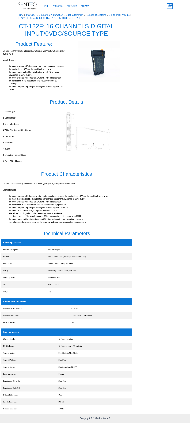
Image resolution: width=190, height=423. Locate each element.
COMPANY (85, 6)
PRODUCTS (58, 6)
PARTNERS (72, 6)
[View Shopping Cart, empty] (170, 6)
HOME (46, 6)
